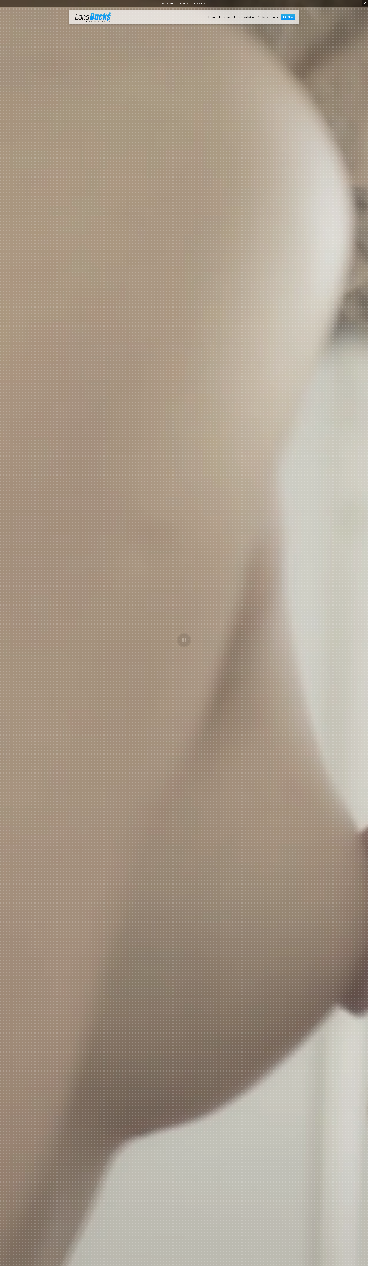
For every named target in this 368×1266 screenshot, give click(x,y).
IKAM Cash (184, 3)
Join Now (287, 17)
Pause (184, 640)
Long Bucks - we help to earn (93, 17)
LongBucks (167, 3)
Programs (224, 17)
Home (211, 17)
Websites (249, 17)
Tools (237, 17)
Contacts (263, 17)
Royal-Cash (200, 3)
